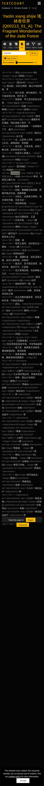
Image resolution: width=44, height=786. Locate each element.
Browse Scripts (21, 8)
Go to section (8, 62)
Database (6, 8)
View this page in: (16, 520)
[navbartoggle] (39, 3)
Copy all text (11, 58)
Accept (23, 780)
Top (34, 53)
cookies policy (14, 777)
